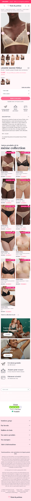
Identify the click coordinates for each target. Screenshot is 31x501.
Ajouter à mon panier (15, 98)
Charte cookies (19, 489)
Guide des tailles (26, 87)
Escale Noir (19, 9)
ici (11, 399)
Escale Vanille (26, 9)
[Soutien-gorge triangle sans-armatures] (15, 33)
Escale (3, 138)
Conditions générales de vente (8, 489)
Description (6, 116)
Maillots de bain (6, 430)
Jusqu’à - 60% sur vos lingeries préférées (15, 1)
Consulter (7, 334)
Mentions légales (11, 491)
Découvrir (7, 355)
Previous (2, 33)
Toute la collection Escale (8, 315)
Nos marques (5, 440)
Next (28, 33)
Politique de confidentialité (22, 491)
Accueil (2, 9)
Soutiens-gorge (6, 421)
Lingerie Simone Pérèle (10, 9)
